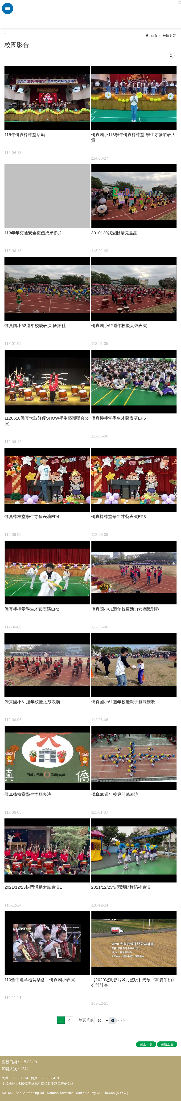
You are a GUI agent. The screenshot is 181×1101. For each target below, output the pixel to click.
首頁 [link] (154, 35)
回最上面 (167, 1044)
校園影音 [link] (169, 35)
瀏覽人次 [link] (9, 1069)
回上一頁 (146, 1044)
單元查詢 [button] (172, 56)
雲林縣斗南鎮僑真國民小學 (96, 14)
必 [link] (7, 8)
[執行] (113, 1020)
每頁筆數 (86, 1020)
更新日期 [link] (9, 1062)
